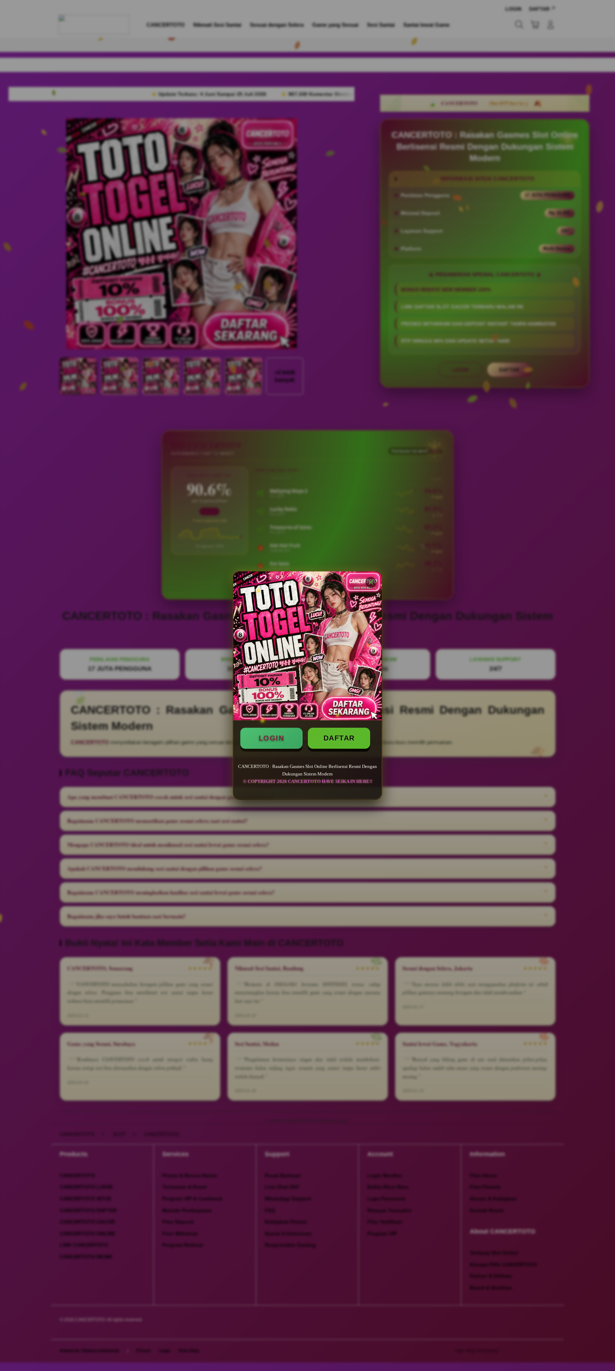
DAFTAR (339, 738)
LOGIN (271, 738)
